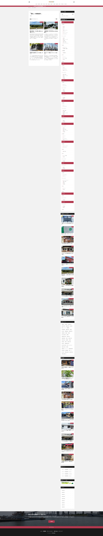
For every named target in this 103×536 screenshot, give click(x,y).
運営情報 (44, 531)
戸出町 (63, 343)
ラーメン (64, 31)
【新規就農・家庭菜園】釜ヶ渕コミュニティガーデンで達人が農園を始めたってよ (67, 378)
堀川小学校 (70, 338)
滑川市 (63, 100)
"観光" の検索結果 (34, 7)
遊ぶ (63, 54)
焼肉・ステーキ (65, 30)
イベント (56, 43)
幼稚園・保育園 (65, 48)
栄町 (71, 329)
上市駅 (63, 331)
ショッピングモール (70, 345)
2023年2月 (63, 494)
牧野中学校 (68, 329)
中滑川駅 (63, 350)
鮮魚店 (63, 324)
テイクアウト (65, 85)
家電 (63, 98)
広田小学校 (69, 341)
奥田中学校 (71, 331)
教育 (63, 45)
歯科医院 (64, 52)
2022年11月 (63, 496)
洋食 (63, 26)
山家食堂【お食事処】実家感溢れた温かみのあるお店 (67, 389)
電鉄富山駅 (67, 331)
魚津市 (63, 80)
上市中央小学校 (64, 345)
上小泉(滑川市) (64, 334)
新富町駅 (67, 350)
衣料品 (64, 40)
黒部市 (63, 116)
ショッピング (64, 72)
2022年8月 (63, 502)
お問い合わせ (56, 531)
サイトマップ (60, 531)
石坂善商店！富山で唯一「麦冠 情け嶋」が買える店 (67, 462)
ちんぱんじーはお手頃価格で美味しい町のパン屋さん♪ (67, 254)
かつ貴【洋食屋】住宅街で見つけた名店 (66, 243)
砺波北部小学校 (64, 336)
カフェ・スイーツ (65, 32)
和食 (63, 27)
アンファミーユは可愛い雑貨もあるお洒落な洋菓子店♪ (67, 286)
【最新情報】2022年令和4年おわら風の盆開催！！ (51, 32)
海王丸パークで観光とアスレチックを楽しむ (50, 53)
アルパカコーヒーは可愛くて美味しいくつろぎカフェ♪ (67, 431)
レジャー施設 (65, 58)
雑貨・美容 (64, 74)
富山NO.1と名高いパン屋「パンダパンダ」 (67, 233)
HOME (30, 7)
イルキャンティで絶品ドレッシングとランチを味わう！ (67, 264)
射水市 (63, 170)
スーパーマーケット (65, 180)
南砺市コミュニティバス (65, 348)
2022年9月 (63, 500)
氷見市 (63, 93)
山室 (67, 338)
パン (63, 137)
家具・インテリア (65, 39)
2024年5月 (63, 492)
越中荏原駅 (64, 338)
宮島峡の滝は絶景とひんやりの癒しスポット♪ (36, 53)
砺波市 (63, 123)
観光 (63, 61)
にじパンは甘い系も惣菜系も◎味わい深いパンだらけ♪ (67, 451)
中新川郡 (64, 193)
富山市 (63, 22)
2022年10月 (63, 498)
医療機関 (64, 50)
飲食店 (63, 24)
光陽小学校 (70, 324)
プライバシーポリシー (50, 531)
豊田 (67, 334)
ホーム (41, 531)
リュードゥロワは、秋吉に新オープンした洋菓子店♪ (67, 317)
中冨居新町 (64, 329)
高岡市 (63, 63)
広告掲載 (51, 521)
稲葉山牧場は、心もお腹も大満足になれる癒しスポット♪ (36, 32)
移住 (63, 195)
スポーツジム (65, 47)
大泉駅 (66, 324)
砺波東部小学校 (67, 343)
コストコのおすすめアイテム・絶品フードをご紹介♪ (67, 306)
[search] (73, 14)
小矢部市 (64, 141)
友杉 (66, 341)
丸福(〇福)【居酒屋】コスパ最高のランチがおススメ (67, 368)
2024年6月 (63, 490)
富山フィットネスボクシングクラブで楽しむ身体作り (67, 409)
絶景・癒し (42, 43)
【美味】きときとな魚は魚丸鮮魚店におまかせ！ (67, 223)
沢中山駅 (69, 336)
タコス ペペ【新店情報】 (65, 469)
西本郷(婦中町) (71, 348)
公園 (63, 59)
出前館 (63, 341)
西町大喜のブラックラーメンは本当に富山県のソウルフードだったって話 (67, 420)
